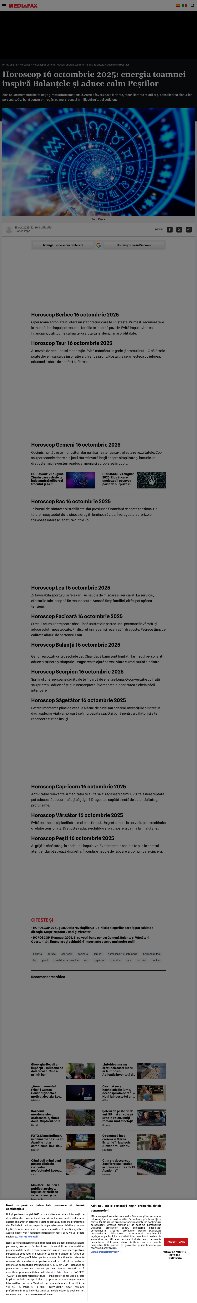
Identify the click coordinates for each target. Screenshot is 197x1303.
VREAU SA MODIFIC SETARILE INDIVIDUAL (174, 1255)
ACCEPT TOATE (176, 1241)
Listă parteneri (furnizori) (105, 1251)
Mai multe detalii (28, 1236)
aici (53, 1272)
